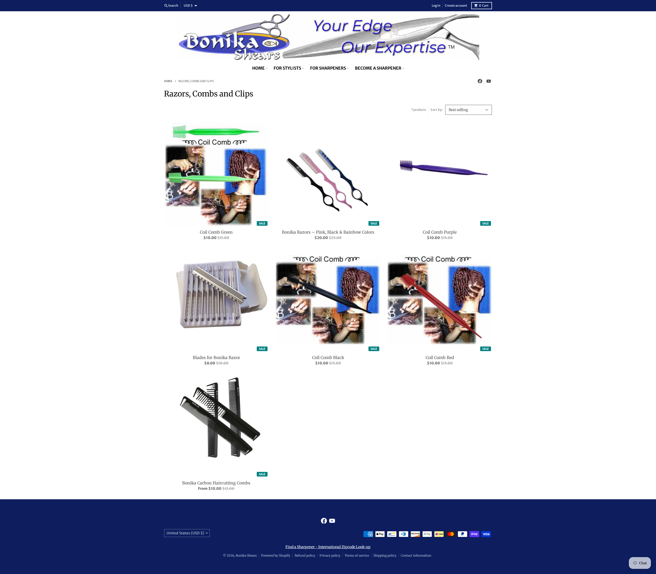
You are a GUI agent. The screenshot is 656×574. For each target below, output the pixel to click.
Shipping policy (384, 555)
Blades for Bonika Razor (216, 357)
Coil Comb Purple (440, 232)
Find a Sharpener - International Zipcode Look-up (328, 547)
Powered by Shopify (275, 555)
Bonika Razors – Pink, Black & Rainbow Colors (328, 232)
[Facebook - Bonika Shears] (480, 81)
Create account (456, 5)
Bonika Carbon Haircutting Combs (216, 482)
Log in (436, 5)
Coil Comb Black (328, 357)
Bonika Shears (246, 555)
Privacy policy (330, 555)
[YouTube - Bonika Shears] (488, 81)
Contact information (416, 555)
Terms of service (357, 555)
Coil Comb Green (216, 232)
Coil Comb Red (440, 357)
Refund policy (305, 555)
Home (168, 81)
